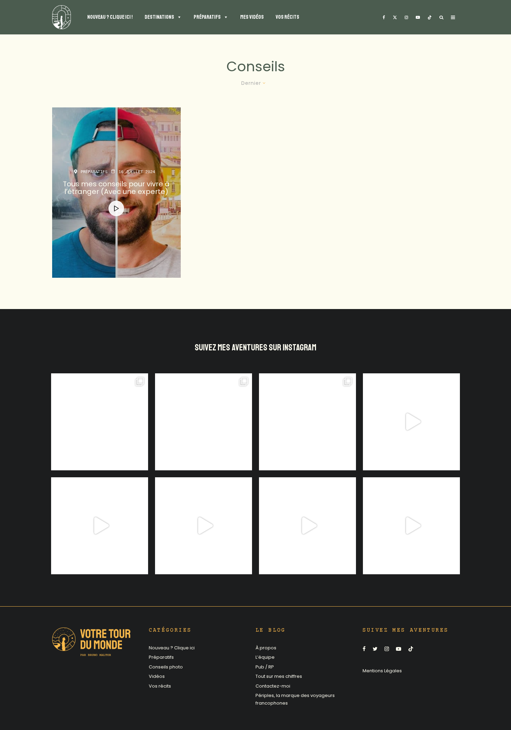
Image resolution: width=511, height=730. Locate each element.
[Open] (99, 421)
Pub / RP (265, 667)
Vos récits (160, 686)
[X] (395, 17)
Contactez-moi (273, 686)
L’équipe (265, 657)
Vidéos (157, 676)
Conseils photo (166, 667)
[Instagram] (406, 17)
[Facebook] (384, 17)
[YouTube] (418, 17)
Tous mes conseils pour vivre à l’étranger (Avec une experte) (116, 187)
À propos (266, 647)
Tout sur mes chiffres (279, 676)
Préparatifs (94, 172)
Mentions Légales (382, 670)
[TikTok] (430, 17)
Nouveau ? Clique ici (172, 647)
